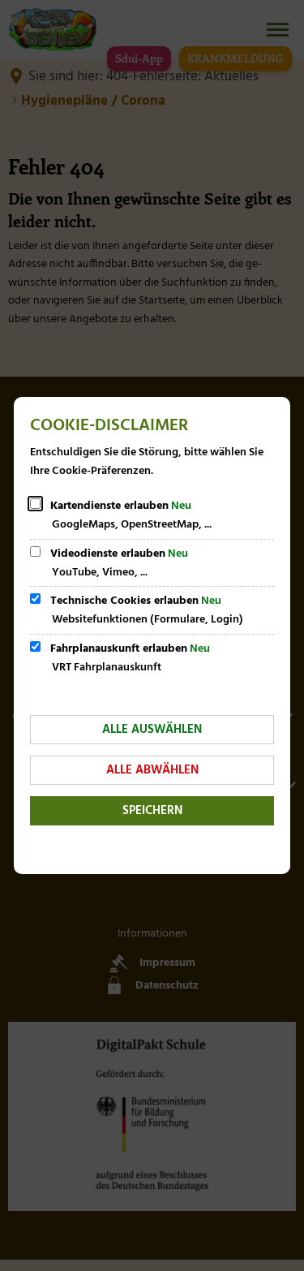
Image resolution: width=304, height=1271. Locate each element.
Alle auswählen (152, 729)
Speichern (152, 811)
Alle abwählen (152, 770)
